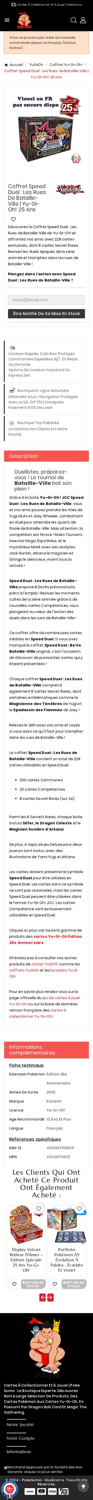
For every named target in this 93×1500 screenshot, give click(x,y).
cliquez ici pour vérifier (43, 1472)
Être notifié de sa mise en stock (46, 314)
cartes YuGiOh (45, 964)
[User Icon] (83, 20)
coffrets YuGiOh (24, 970)
